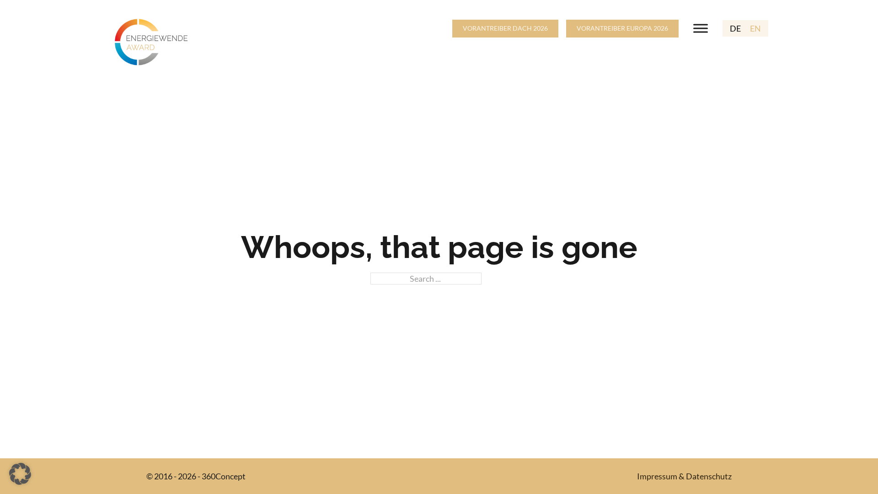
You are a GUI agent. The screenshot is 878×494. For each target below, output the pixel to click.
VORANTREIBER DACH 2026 (505, 28)
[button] (20, 474)
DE (735, 28)
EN (755, 28)
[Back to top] (846, 466)
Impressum (657, 476)
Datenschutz (709, 476)
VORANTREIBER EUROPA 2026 (622, 28)
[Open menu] (700, 28)
